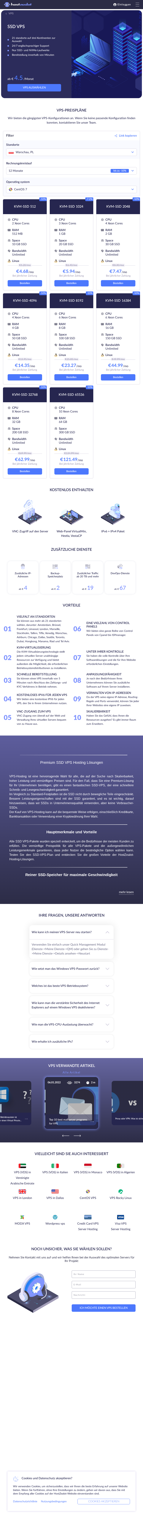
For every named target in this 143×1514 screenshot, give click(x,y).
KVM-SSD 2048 (118, 206)
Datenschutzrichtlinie (25, 1501)
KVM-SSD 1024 (71, 206)
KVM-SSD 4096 (25, 300)
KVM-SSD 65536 (71, 394)
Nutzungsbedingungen (54, 1501)
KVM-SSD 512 (25, 206)
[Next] (77, 1135)
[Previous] (65, 1135)
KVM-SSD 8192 (71, 300)
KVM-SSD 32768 (25, 394)
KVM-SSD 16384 (118, 300)
